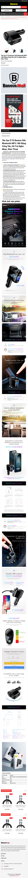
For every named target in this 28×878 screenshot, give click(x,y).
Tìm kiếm (24, 7)
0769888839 (6, 866)
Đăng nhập (6, 10)
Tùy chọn (8, 809)
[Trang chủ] (14, 3)
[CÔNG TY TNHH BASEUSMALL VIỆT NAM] (5, 842)
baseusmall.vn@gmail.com (9, 868)
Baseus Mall (16, 875)
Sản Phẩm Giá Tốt (6, 814)
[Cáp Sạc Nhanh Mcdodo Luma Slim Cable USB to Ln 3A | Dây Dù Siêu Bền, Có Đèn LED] (7, 798)
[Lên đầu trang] (26, 875)
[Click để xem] (14, 35)
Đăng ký (21, 10)
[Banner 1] (14, 80)
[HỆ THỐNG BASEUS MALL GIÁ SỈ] (14, 110)
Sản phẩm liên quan (6, 790)
